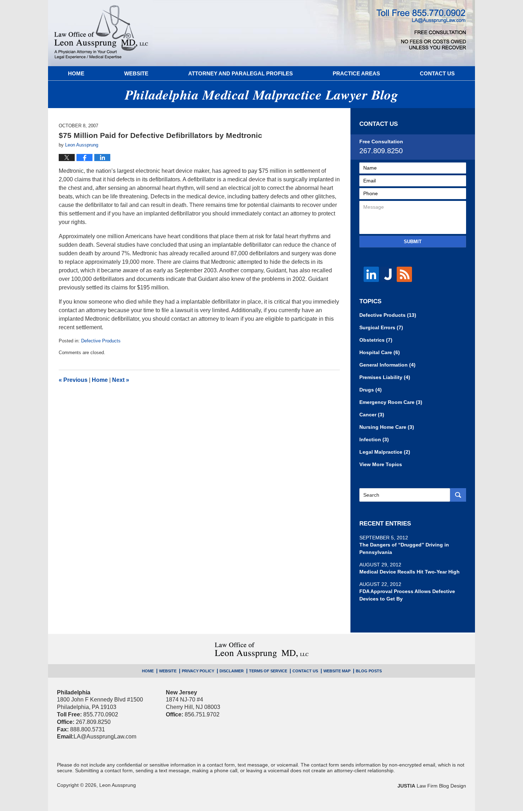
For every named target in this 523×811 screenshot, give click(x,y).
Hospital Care (379, 352)
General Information (387, 365)
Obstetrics (375, 340)
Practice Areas (356, 73)
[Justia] (388, 274)
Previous (73, 380)
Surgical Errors (381, 327)
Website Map (336, 671)
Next (120, 380)
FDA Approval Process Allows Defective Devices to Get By (407, 595)
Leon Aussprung (117, 785)
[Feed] (404, 274)
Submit (413, 241)
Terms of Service (268, 671)
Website (136, 73)
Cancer (371, 414)
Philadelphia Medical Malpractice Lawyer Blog (101, 33)
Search (458, 495)
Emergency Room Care (390, 402)
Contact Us (437, 73)
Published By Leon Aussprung (421, 29)
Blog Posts (369, 671)
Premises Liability (384, 377)
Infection (374, 439)
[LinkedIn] (371, 274)
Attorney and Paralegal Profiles (240, 73)
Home (76, 73)
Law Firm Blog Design (431, 786)
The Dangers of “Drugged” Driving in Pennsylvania (404, 548)
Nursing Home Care (386, 427)
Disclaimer (232, 671)
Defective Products (101, 340)
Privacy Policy (198, 671)
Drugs (370, 390)
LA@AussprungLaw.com (105, 736)
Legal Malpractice (384, 452)
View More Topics (380, 464)
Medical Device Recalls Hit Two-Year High (409, 572)
